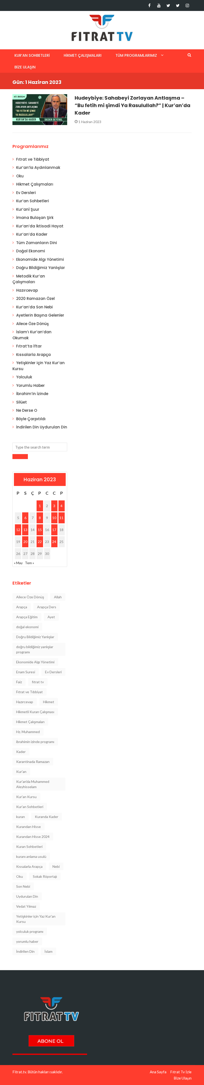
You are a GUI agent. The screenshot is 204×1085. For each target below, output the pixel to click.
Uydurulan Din (27, 896)
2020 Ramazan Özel (35, 298)
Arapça (21, 607)
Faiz (19, 682)
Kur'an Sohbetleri (29, 807)
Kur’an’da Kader (32, 234)
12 (18, 530)
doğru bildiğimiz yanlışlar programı (34, 649)
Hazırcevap (27, 290)
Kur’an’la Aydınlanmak (38, 167)
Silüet (21, 402)
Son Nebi (23, 886)
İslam (48, 951)
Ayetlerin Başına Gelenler (40, 315)
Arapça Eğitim (27, 617)
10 (54, 518)
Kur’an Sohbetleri (32, 55)
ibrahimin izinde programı (35, 742)
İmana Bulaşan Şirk (34, 217)
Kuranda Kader (46, 816)
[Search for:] (39, 447)
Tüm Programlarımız (136, 55)
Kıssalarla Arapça (33, 354)
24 (54, 542)
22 (40, 542)
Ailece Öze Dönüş (32, 323)
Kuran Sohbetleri (29, 846)
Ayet (51, 617)
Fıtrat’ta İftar (29, 346)
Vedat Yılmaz (26, 906)
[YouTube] (158, 5)
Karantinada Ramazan (33, 761)
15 (40, 530)
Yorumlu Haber (30, 385)
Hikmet (48, 702)
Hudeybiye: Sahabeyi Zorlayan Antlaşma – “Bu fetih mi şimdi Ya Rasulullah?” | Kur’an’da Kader (132, 105)
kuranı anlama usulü (31, 856)
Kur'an (21, 771)
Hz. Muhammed (28, 732)
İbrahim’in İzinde (32, 393)
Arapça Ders (46, 607)
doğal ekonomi (27, 627)
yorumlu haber (27, 941)
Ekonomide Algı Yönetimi (40, 259)
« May (18, 563)
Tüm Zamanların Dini (36, 242)
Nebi (56, 866)
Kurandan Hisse (28, 826)
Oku (20, 176)
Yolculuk (24, 377)
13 (25, 530)
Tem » (29, 563)
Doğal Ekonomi (30, 251)
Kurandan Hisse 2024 (33, 836)
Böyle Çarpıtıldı (31, 418)
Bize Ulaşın (25, 67)
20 (25, 542)
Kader (21, 751)
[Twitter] (168, 5)
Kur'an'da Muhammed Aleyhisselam (32, 784)
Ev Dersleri (26, 192)
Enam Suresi (25, 672)
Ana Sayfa (158, 1072)
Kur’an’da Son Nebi (34, 307)
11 (61, 518)
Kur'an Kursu (26, 797)
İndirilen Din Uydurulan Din (41, 427)
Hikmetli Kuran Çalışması (35, 712)
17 (54, 530)
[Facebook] (149, 5)
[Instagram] (187, 5)
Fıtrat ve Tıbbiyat (32, 159)
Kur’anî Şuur (27, 209)
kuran (20, 816)
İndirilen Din (25, 951)
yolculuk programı (29, 931)
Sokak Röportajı (45, 876)
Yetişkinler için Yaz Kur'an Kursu (35, 919)
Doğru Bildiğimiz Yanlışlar (40, 267)
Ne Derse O (26, 410)
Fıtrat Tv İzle (181, 1072)
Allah (58, 597)
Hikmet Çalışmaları (83, 55)
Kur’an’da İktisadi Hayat (39, 226)
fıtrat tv (38, 682)
